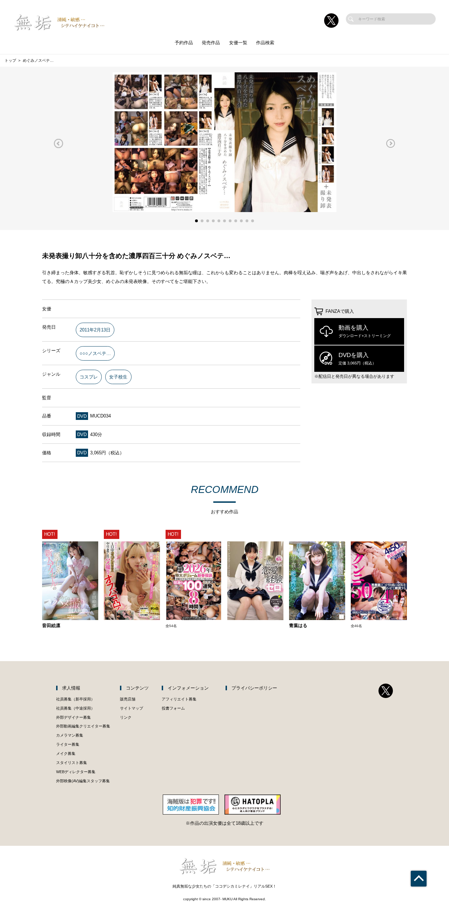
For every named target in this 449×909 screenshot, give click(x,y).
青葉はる (298, 626)
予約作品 (184, 42)
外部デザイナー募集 (73, 717)
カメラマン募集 (69, 735)
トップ (10, 60)
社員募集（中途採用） (75, 708)
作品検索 (265, 42)
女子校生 (118, 377)
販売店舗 (127, 699)
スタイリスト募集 (71, 762)
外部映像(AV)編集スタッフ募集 (83, 781)
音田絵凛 (51, 626)
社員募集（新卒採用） (75, 699)
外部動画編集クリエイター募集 (83, 726)
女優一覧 (238, 42)
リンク (126, 717)
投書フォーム (173, 708)
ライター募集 (67, 744)
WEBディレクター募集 (75, 772)
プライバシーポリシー (254, 688)
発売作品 (211, 42)
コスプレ (89, 377)
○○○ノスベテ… (95, 353)
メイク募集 (65, 753)
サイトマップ (131, 708)
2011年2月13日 (95, 329)
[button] (58, 143)
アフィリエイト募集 (179, 699)
